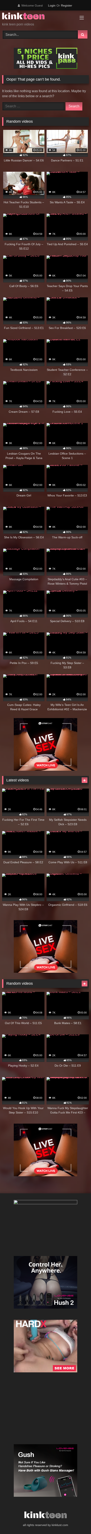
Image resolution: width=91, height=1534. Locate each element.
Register (66, 5)
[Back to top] (78, 1521)
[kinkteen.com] (37, 17)
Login (51, 5)
